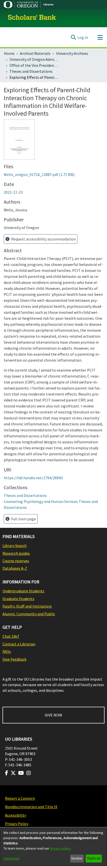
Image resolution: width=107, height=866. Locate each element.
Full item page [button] (23, 518)
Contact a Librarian (18, 643)
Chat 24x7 (10, 636)
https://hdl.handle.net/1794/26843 (33, 477)
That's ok (93, 858)
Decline (76, 858)
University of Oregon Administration (34, 59)
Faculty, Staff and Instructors (27, 606)
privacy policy (60, 848)
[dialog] (53, 847)
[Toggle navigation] (100, 37)
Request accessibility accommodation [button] (43, 238)
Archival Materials (35, 53)
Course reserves (15, 560)
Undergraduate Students (23, 590)
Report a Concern (20, 798)
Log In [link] (82, 37)
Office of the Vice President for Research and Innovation (34, 65)
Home (9, 53)
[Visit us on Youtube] (21, 773)
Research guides (16, 553)
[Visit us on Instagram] (28, 773)
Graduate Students (18, 598)
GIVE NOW (53, 714)
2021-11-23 (13, 192)
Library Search (14, 545)
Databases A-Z (14, 568)
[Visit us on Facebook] (6, 773)
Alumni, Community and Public (28, 613)
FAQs (6, 651)
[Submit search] (73, 37)
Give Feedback (14, 659)
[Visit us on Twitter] (13, 773)
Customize (11, 858)
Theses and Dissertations (31, 71)
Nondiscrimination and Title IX (31, 806)
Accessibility (15, 815)
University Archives (72, 53)
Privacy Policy (16, 823)
